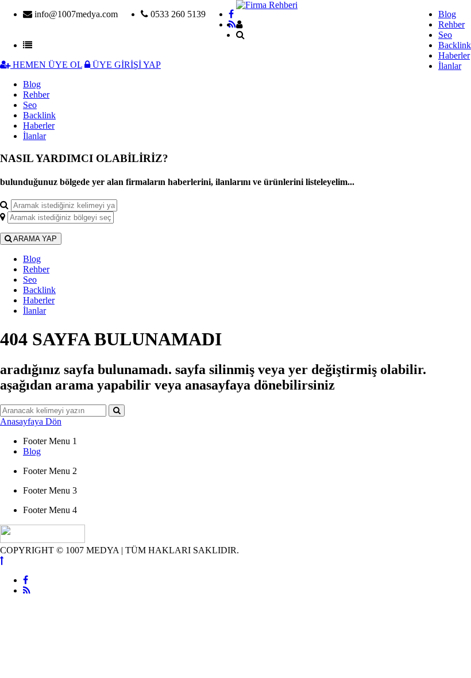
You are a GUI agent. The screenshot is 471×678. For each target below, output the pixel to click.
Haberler (454, 55)
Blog (447, 14)
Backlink (454, 45)
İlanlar (449, 66)
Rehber (451, 24)
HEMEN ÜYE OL (46, 65)
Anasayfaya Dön (30, 421)
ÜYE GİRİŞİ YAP (125, 65)
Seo (445, 35)
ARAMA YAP (34, 238)
